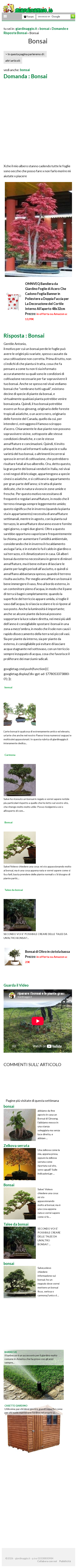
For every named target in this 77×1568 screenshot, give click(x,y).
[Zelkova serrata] (21, 1164)
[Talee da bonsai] (20, 915)
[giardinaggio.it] (28, 10)
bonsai (44, 29)
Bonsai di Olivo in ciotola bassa (47, 952)
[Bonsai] (20, 847)
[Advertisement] (38, 122)
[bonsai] (20, 712)
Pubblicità (65, 1561)
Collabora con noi (47, 1561)
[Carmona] (20, 780)
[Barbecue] (34, 1374)
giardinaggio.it (26, 29)
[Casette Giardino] (34, 1428)
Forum (30, 16)
